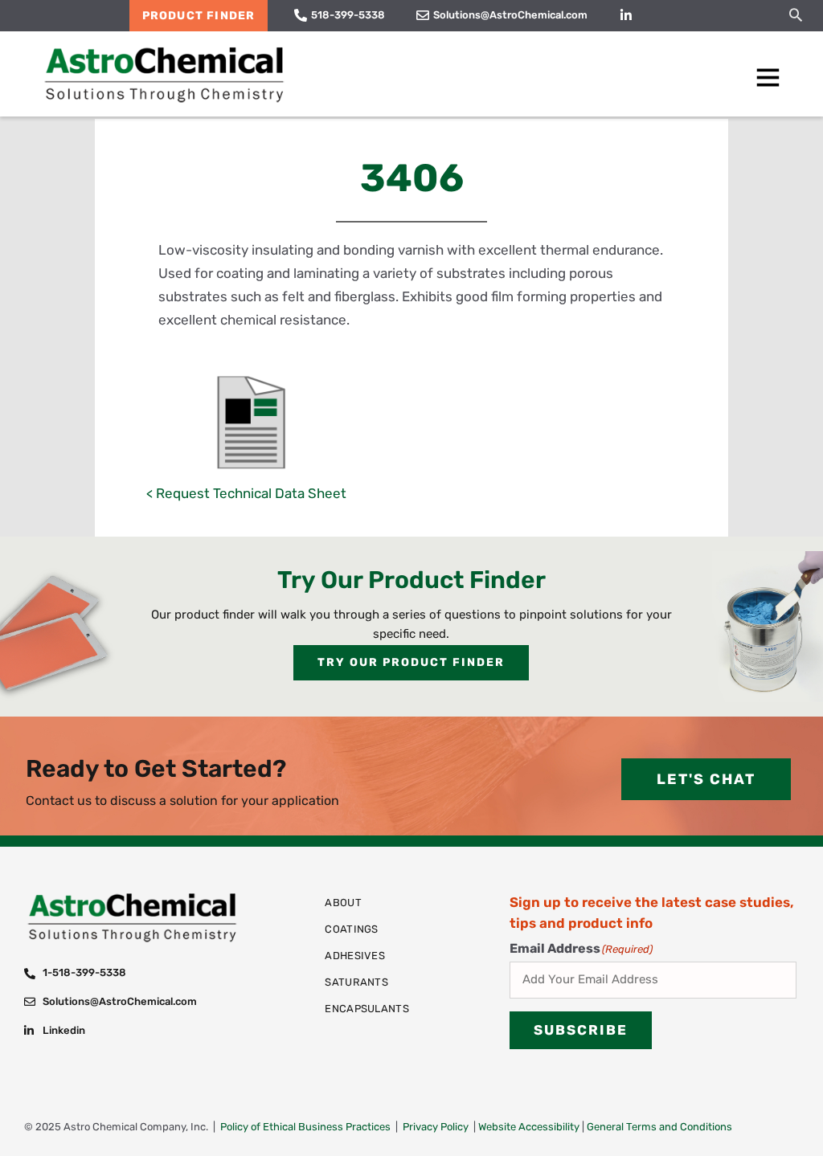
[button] (796, 14)
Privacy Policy (436, 1127)
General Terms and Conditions (659, 1127)
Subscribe (581, 1030)
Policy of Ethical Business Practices (305, 1127)
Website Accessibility (528, 1127)
